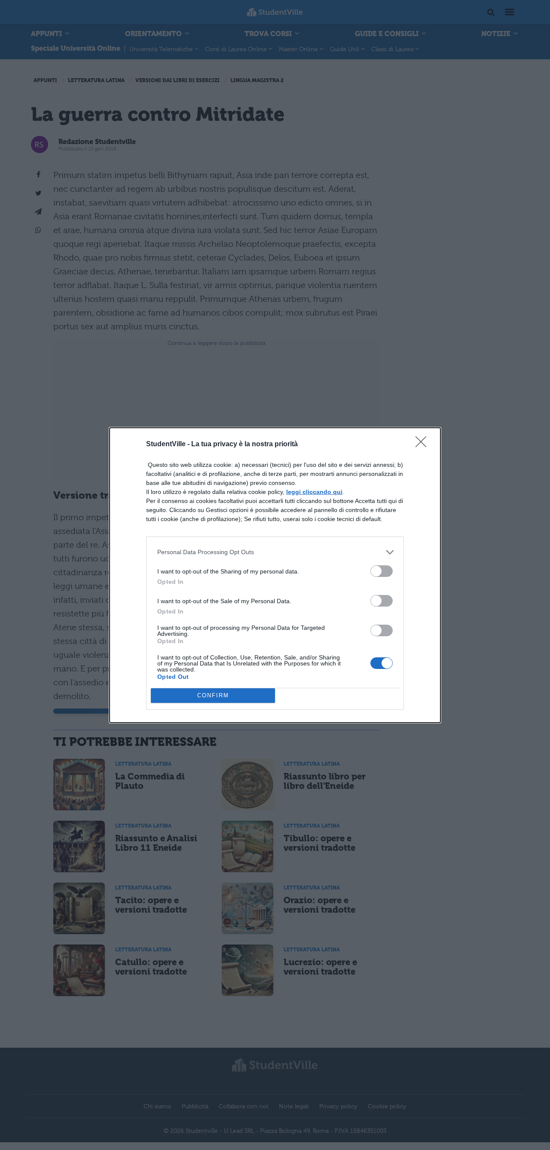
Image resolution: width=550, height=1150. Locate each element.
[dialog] (275, 575)
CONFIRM (213, 695)
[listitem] (275, 552)
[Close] (424, 444)
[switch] (381, 571)
